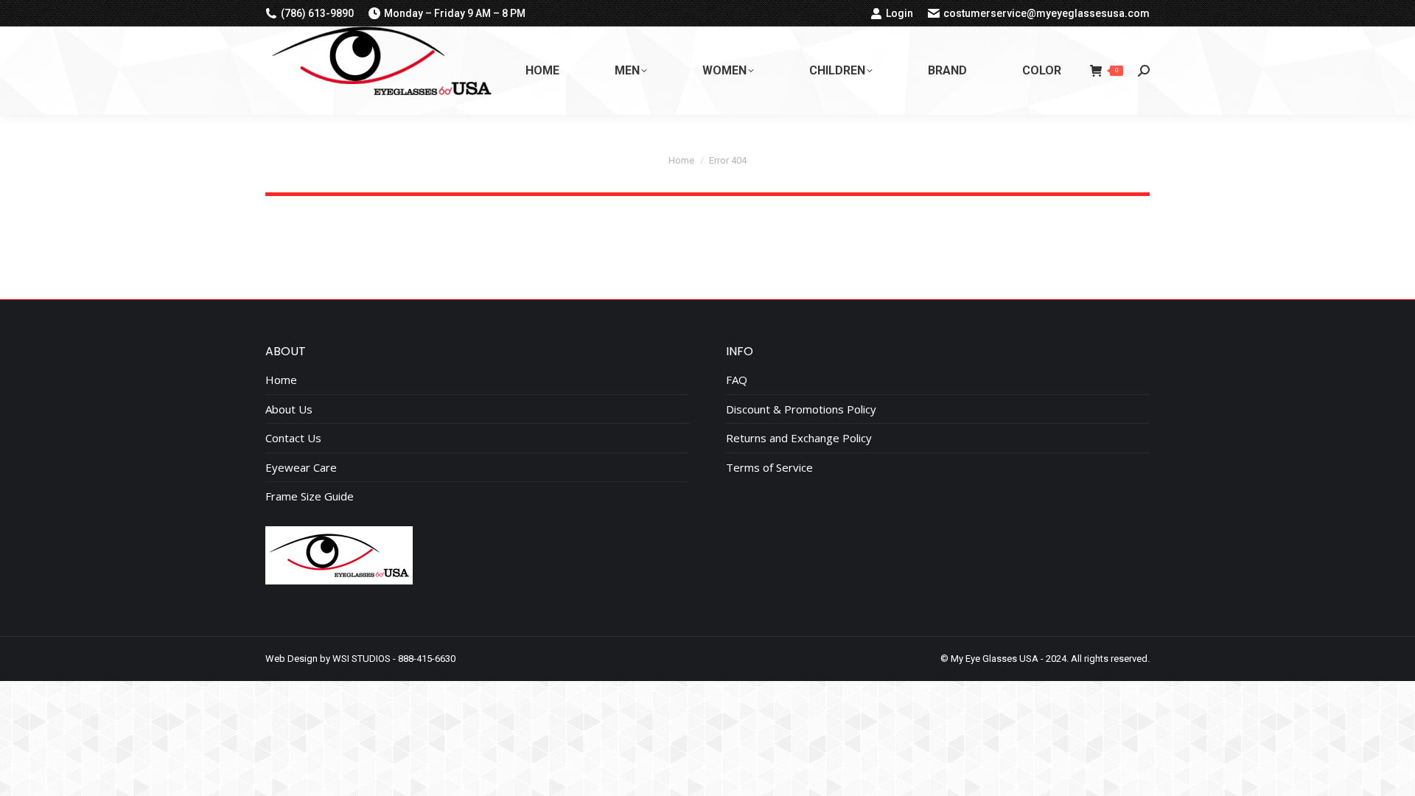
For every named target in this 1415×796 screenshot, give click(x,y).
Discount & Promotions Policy (801, 409)
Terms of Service (769, 468)
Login (899, 13)
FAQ (736, 380)
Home (281, 380)
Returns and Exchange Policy (799, 438)
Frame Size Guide (309, 496)
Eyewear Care (301, 468)
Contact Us (293, 438)
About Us (288, 409)
